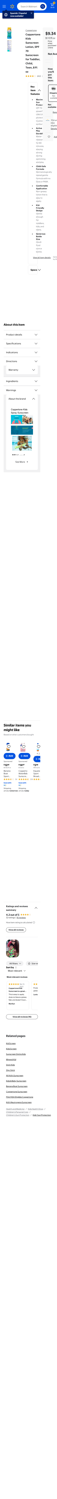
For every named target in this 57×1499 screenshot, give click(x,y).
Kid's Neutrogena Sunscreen (19, 1102)
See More (20, 461)
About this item (14, 324)
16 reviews (21, 917)
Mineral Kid (11, 1059)
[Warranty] (33, 369)
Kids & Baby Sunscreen (16, 1081)
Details (54, 128)
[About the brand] (33, 398)
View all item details (42, 257)
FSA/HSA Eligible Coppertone (19, 1097)
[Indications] (36, 352)
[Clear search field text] (39, 6)
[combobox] (32, 6)
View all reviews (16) (22, 1017)
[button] (33, 90)
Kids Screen (11, 1049)
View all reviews (16, 930)
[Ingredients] (36, 381)
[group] (37, 76)
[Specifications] (36, 343)
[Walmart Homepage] (12, 6)
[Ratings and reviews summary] (36, 906)
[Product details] (36, 334)
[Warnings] (36, 390)
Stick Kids (10, 1065)
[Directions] (36, 361)
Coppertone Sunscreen (16, 1091)
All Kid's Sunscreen (14, 1075)
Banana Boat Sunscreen (17, 1086)
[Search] (42, 6)
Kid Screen (11, 1043)
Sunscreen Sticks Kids (16, 1054)
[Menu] (4, 6)
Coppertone (31, 30)
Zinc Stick (10, 1070)
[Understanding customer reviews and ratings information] (34, 922)
